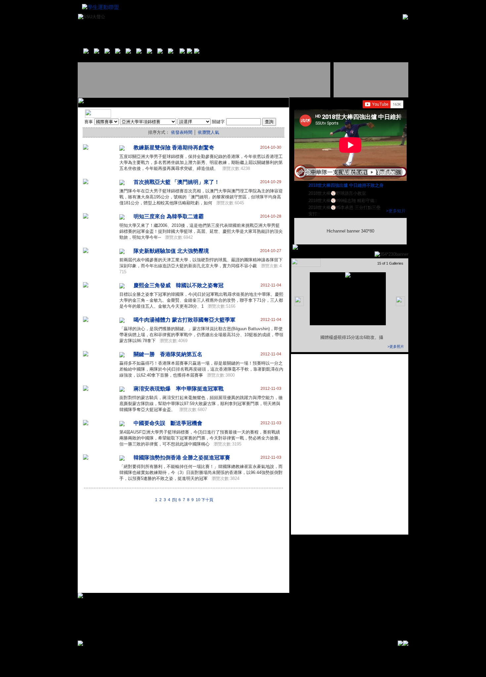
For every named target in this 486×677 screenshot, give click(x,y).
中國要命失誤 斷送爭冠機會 (168, 423)
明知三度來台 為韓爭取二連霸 (169, 216)
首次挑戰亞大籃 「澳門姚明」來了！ (177, 182)
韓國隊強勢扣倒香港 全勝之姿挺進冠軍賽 (182, 457)
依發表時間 (181, 132)
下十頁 (207, 499)
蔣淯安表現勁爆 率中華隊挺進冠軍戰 (178, 388)
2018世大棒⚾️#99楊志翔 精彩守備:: (343, 200)
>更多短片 (396, 210)
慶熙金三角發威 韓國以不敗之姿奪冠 (178, 285)
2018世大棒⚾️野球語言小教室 (337, 193)
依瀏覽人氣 (208, 132)
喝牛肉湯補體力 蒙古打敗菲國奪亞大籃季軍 (184, 320)
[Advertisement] (204, 80)
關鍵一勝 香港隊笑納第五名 (168, 354)
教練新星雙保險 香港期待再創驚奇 (174, 147)
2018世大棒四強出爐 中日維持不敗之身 (346, 185)
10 (198, 499)
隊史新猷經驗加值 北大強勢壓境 (171, 251)
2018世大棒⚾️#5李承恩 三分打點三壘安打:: (344, 210)
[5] (174, 499)
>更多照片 (395, 346)
